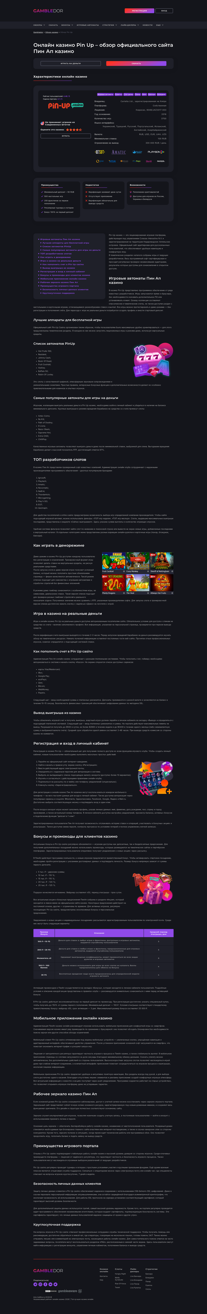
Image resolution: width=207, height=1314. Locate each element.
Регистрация (139, 11)
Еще (158, 25)
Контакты (104, 1276)
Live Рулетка (135, 1288)
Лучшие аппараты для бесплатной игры (66, 243)
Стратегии (108, 25)
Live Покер (134, 1284)
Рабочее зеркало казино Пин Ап (59, 282)
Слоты (148, 1289)
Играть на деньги (71, 63)
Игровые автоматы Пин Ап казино (60, 239)
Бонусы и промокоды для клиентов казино (65, 275)
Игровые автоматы (88, 25)
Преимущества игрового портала (59, 286)
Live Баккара (135, 1276)
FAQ (101, 1280)
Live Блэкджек (136, 1280)
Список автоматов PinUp (57, 246)
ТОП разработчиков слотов (56, 254)
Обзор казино (51, 32)
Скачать (53, 25)
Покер (148, 1281)
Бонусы (65, 25)
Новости (148, 25)
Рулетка (149, 1285)
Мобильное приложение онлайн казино (63, 279)
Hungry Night (120, 1274)
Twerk (117, 1287)
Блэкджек (150, 1278)
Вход (164, 11)
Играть (66, 136)
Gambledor (38, 32)
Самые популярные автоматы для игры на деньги (72, 250)
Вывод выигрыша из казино (59, 268)
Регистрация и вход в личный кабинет (62, 271)
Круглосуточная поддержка (59, 293)
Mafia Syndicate (119, 1279)
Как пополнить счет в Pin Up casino (63, 264)
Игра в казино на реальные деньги (60, 261)
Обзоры (37, 25)
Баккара (149, 1274)
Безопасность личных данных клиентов (66, 289)
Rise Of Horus (120, 1284)
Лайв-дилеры (128, 25)
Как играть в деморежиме (55, 257)
